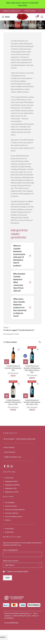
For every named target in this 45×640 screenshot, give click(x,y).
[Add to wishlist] (19, 349)
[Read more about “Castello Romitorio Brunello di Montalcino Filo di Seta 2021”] (25, 395)
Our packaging (9, 502)
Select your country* (11, 561)
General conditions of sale (13, 516)
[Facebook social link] (4, 466)
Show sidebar (11, 342)
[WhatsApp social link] (12, 466)
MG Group (14, 623)
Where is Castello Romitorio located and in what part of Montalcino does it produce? (19, 256)
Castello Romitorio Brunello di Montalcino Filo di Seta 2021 (32, 402)
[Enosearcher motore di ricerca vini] (14, 598)
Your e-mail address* (10, 550)
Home (6, 327)
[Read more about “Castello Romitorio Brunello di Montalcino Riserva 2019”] (6, 395)
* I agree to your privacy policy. (17, 571)
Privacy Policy (9, 528)
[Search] (42, 16)
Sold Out (8, 520)
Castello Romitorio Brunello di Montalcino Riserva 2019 (13, 402)
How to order (9, 478)
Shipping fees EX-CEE (12, 492)
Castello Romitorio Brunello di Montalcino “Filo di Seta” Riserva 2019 (32, 369)
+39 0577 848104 (30, 11)
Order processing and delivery (15, 509)
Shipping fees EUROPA (12, 485)
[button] (6, 361)
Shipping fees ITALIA (11, 481)
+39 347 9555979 (9, 452)
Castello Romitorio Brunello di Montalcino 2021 (13, 368)
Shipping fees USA (10, 488)
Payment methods (11, 506)
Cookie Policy (9, 532)
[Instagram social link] (8, 466)
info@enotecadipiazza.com (11, 11)
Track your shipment (11, 513)
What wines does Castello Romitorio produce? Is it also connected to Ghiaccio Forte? (19, 307)
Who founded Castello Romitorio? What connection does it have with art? (19, 282)
